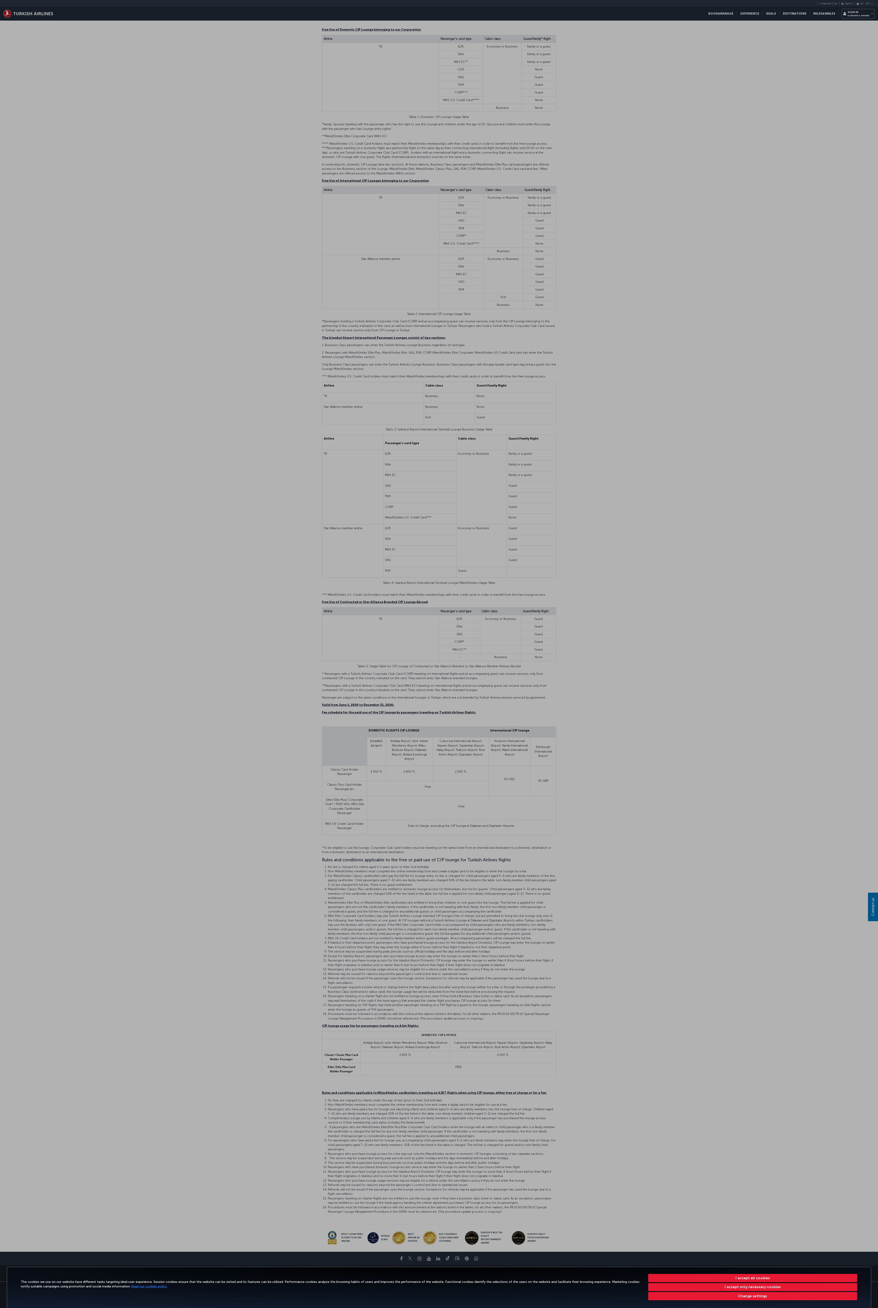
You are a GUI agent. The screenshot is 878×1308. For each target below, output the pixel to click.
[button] (752, 1296)
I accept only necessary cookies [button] (753, 1287)
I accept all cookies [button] (753, 1278)
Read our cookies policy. (149, 1286)
